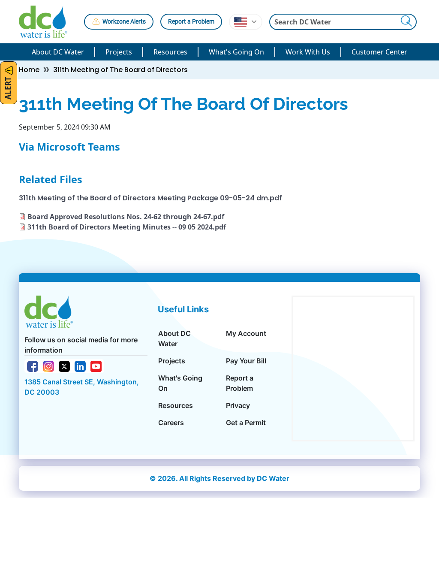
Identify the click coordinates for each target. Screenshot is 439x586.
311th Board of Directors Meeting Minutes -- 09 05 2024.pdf (126, 227)
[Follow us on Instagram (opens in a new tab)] (48, 365)
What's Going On (236, 52)
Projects (118, 52)
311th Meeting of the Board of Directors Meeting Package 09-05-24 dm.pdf (150, 198)
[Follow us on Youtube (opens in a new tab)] (96, 365)
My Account (246, 333)
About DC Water (58, 52)
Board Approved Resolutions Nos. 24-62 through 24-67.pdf (125, 216)
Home (29, 70)
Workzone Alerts (124, 21)
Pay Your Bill (246, 360)
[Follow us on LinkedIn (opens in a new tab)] (80, 365)
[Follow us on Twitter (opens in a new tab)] (64, 365)
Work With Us (308, 52)
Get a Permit (246, 422)
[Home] (46, 22)
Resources (170, 52)
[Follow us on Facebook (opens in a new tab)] (32, 365)
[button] (246, 22)
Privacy (238, 405)
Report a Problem (191, 21)
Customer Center (379, 52)
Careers (171, 422)
